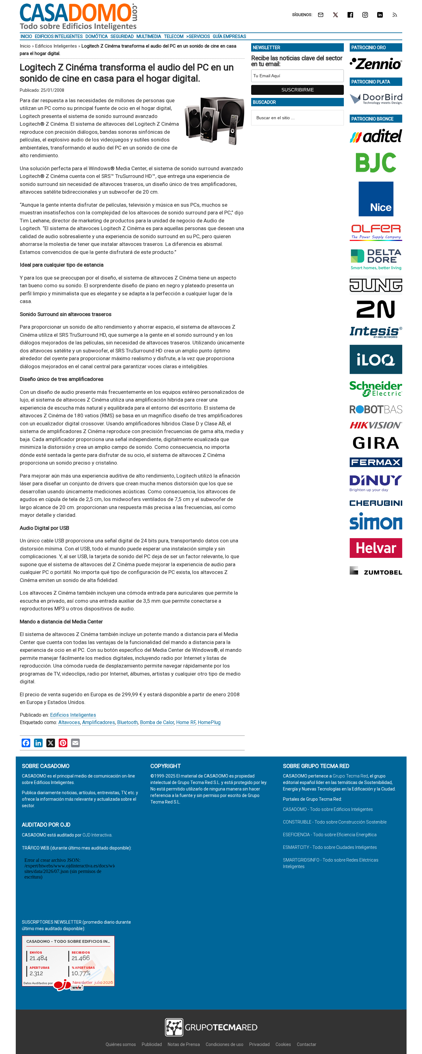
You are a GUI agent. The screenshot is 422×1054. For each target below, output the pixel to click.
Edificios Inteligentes (56, 46)
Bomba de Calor (157, 722)
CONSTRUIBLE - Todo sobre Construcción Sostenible (334, 822)
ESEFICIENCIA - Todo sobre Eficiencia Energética (330, 834)
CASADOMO (78, 17)
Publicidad (152, 1044)
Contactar (306, 1044)
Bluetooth (127, 722)
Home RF (186, 722)
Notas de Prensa (184, 1044)
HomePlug (209, 722)
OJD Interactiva (97, 835)
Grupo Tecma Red (350, 776)
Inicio (25, 46)
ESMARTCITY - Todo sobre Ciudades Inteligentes (330, 847)
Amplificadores (98, 722)
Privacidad (259, 1044)
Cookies (283, 1044)
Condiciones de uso (224, 1044)
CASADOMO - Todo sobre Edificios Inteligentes (328, 809)
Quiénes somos (121, 1044)
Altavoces (69, 722)
